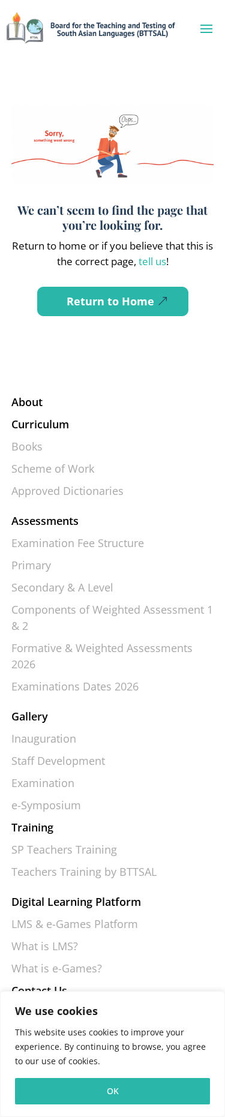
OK (113, 1091)
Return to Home (110, 301)
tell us (151, 261)
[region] (112, 1054)
